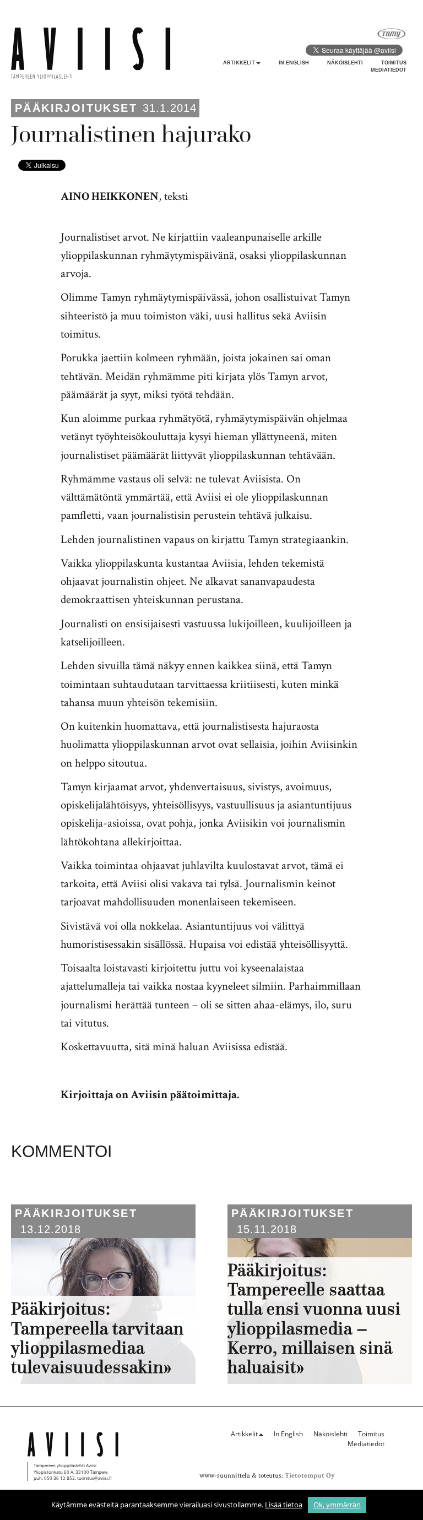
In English (294, 63)
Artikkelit (239, 63)
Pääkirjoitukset (76, 108)
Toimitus (393, 63)
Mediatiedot (388, 70)
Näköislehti (345, 63)
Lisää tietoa (283, 1505)
